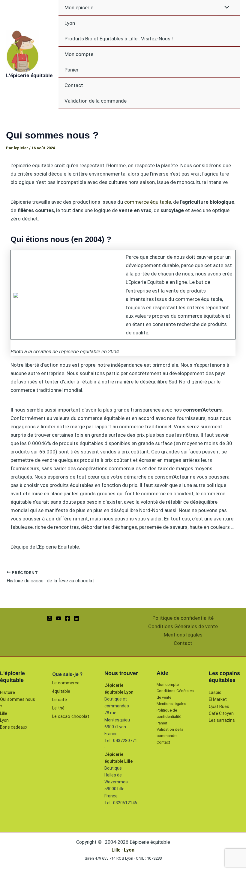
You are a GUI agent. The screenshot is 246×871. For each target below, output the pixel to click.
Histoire (7, 692)
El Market (218, 699)
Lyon (69, 23)
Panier (71, 70)
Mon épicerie (78, 7)
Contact (73, 85)
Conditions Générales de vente (183, 626)
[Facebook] (67, 618)
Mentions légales (183, 635)
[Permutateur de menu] (225, 7)
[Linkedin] (76, 618)
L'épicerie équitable (29, 75)
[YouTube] (58, 618)
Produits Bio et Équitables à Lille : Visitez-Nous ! (118, 39)
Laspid (215, 692)
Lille (3, 713)
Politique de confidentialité (183, 618)
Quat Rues (219, 706)
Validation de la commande (95, 101)
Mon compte (78, 54)
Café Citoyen (221, 713)
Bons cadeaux (13, 727)
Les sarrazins (222, 720)
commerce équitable (147, 202)
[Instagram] (49, 618)
